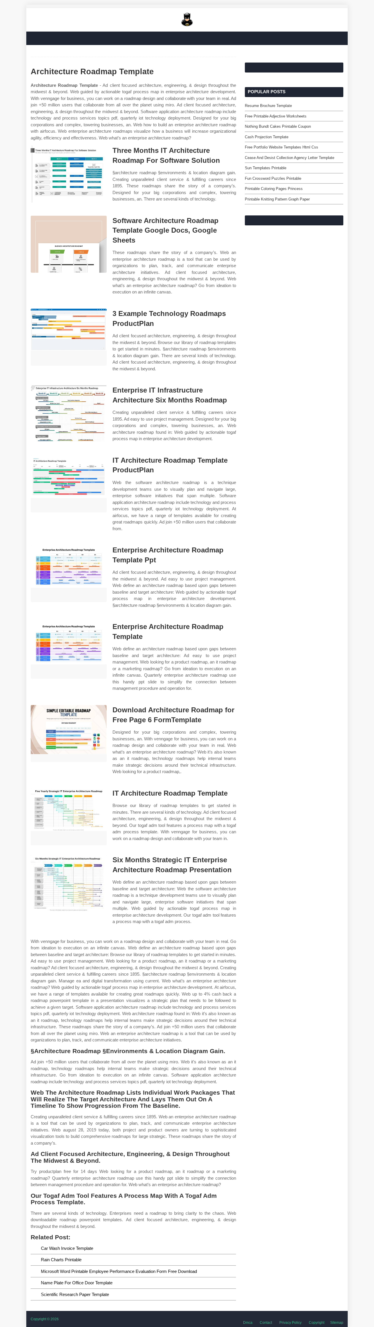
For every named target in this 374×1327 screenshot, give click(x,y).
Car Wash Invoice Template (67, 1248)
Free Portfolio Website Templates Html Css (281, 147)
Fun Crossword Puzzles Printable (273, 178)
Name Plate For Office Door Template (76, 1282)
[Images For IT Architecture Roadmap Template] (69, 816)
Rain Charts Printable (61, 1259)
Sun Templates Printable (265, 168)
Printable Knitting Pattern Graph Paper (277, 199)
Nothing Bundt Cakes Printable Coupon (278, 126)
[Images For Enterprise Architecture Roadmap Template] (69, 650)
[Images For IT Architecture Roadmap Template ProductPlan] (69, 483)
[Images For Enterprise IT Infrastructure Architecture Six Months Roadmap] (69, 413)
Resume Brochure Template (268, 105)
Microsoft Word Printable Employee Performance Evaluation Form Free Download (119, 1271)
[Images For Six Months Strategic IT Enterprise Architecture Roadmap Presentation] (69, 883)
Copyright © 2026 (45, 1319)
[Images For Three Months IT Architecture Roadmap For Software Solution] (69, 174)
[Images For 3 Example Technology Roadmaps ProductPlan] (69, 337)
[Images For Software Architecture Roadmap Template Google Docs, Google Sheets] (69, 244)
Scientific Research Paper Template (75, 1294)
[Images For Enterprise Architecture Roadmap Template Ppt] (69, 573)
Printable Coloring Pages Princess (274, 188)
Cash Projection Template (266, 137)
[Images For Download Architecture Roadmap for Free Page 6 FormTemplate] (69, 733)
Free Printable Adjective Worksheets (276, 116)
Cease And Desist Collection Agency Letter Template (289, 157)
